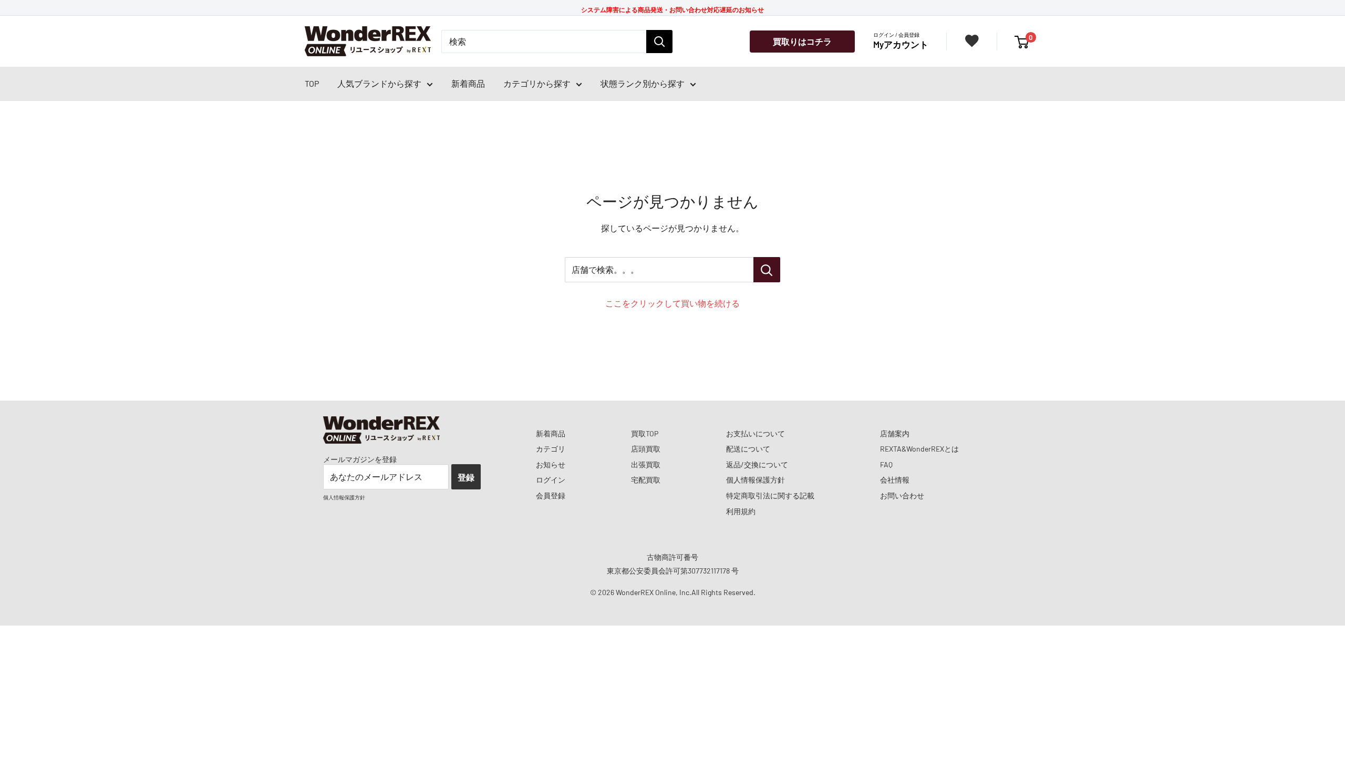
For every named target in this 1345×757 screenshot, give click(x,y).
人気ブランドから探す (379, 83)
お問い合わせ (902, 495)
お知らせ (550, 464)
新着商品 (468, 83)
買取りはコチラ (802, 41)
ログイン (550, 479)
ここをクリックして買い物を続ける (672, 303)
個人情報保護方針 (755, 479)
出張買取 (645, 464)
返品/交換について (757, 464)
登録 (466, 477)
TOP (312, 83)
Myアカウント (900, 44)
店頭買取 (645, 448)
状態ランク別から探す (643, 83)
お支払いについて (755, 433)
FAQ (886, 464)
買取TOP (644, 433)
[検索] (659, 41)
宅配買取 (645, 479)
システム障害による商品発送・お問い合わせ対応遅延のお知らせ (672, 9)
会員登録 (550, 495)
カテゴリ (550, 448)
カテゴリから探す (537, 83)
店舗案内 (894, 433)
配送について (748, 448)
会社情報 (894, 479)
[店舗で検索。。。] (766, 269)
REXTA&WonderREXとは (919, 448)
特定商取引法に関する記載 (770, 495)
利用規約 (741, 511)
